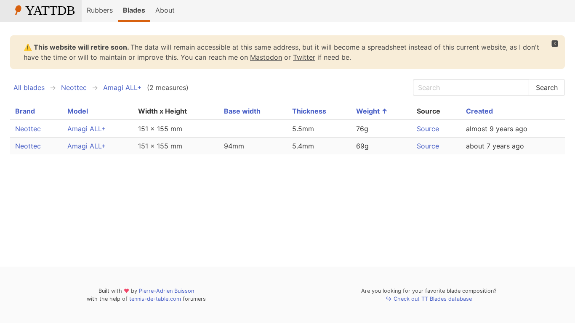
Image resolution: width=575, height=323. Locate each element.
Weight (372, 111)
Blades (134, 10)
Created (479, 111)
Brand (25, 111)
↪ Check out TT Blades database (429, 299)
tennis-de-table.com (155, 299)
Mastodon (266, 57)
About (165, 10)
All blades (29, 87)
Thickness (309, 111)
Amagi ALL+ (122, 87)
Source (428, 128)
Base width (242, 111)
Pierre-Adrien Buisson (166, 291)
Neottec (74, 87)
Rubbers (100, 10)
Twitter (304, 57)
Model (77, 111)
